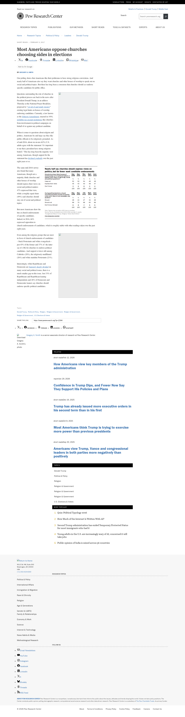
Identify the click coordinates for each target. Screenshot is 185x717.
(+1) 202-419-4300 (24, 572)
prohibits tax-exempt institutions (29, 119)
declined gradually (35, 158)
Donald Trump (22, 312)
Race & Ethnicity (24, 595)
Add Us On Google (25, 66)
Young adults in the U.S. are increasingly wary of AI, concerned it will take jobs (92, 535)
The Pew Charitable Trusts (145, 701)
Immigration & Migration (27, 590)
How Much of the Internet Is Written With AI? (80, 519)
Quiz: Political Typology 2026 (72, 512)
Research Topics (29, 27)
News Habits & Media (26, 635)
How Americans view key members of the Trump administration (90, 366)
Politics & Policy (33, 312)
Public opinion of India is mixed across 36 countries (83, 542)
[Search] (165, 16)
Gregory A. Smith (26, 72)
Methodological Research (27, 640)
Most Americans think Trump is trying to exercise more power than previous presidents (91, 429)
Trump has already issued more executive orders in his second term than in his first (92, 408)
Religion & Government (55, 312)
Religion (42, 312)
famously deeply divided (38, 266)
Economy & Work (24, 619)
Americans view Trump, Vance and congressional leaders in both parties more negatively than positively (91, 452)
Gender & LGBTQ (24, 611)
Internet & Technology (26, 630)
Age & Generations (25, 605)
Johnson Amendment (30, 116)
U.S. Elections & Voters (42, 315)
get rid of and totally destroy (39, 106)
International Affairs (25, 584)
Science (20, 624)
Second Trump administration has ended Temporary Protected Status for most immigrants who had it (92, 527)
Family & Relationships (26, 614)
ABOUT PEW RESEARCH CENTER (28, 699)
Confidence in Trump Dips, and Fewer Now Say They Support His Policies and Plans (89, 387)
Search (123, 15)
